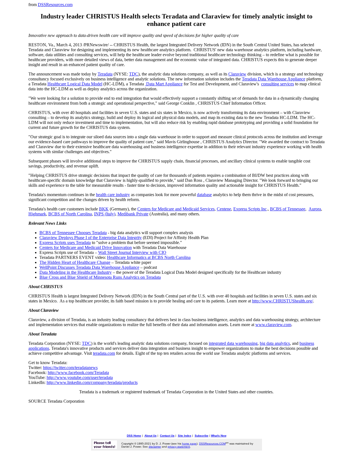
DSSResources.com (55, 4)
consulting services (277, 84)
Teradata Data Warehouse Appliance (273, 79)
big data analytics (275, 343)
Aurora (315, 209)
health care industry (113, 194)
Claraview (237, 74)
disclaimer (155, 446)
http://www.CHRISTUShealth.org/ (282, 301)
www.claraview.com (273, 324)
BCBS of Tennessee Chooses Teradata (73, 232)
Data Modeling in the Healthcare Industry (75, 272)
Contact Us (167, 435)
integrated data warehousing (233, 343)
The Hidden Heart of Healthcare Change (74, 262)
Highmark (37, 214)
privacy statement (179, 446)
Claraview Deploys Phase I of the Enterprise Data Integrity (90, 237)
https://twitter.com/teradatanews (70, 367)
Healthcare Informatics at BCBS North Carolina (149, 257)
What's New (218, 435)
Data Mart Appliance (164, 84)
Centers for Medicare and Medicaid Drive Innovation (85, 247)
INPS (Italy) (104, 214)
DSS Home (134, 435)
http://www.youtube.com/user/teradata (80, 377)
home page (189, 443)
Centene (224, 209)
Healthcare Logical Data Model (74, 84)
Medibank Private (132, 214)
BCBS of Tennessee (287, 209)
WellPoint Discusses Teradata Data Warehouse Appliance (89, 267)
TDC (133, 74)
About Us (151, 435)
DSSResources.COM (212, 443)
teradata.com (104, 353)
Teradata (105, 74)
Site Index (184, 435)
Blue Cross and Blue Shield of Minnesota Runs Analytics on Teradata (100, 277)
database (204, 194)
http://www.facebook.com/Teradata (78, 372)
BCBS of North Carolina (70, 214)
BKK (104, 209)
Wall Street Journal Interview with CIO (132, 252)
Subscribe (201, 435)
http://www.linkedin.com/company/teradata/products (92, 382)
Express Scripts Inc (250, 209)
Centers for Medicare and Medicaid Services (176, 209)
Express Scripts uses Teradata (65, 242)
